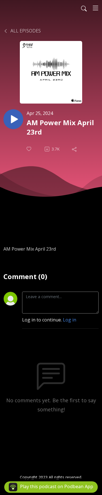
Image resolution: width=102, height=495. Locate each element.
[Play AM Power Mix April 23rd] (13, 119)
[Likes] (29, 149)
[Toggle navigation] (95, 8)
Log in (69, 320)
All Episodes (25, 31)
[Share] (74, 149)
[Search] (84, 8)
